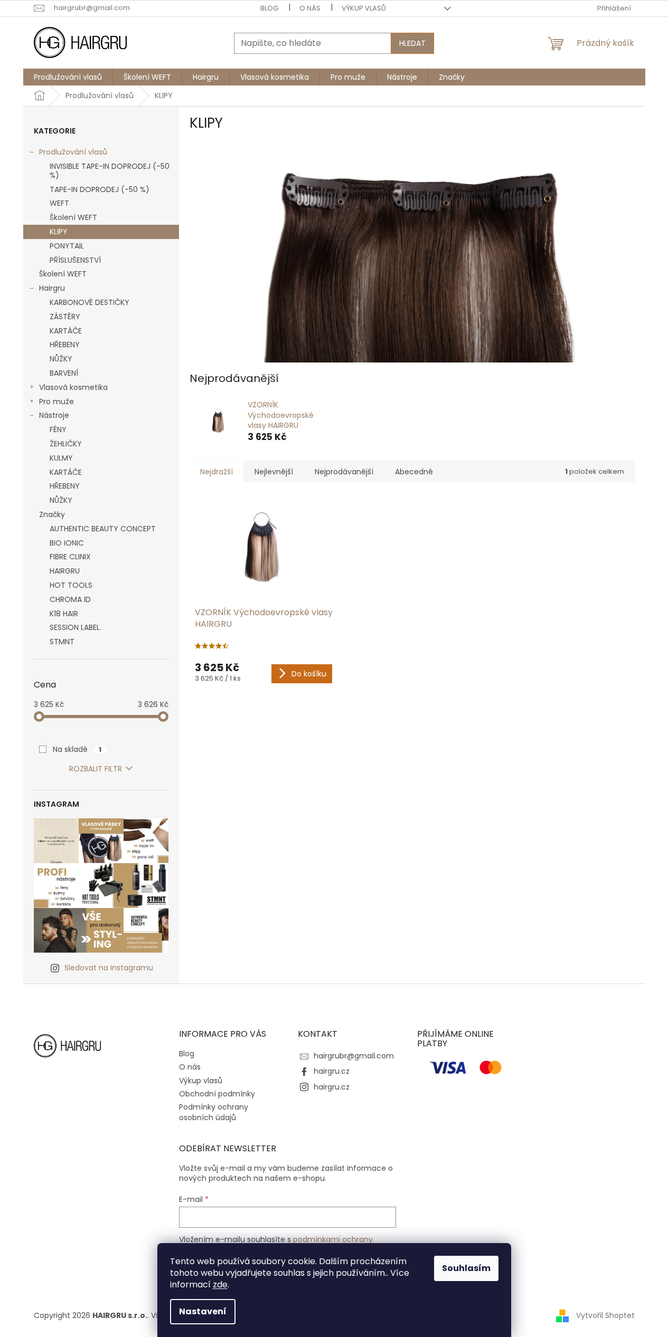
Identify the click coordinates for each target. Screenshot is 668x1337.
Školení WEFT (73, 217)
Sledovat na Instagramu (108, 967)
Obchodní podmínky (217, 1093)
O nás (310, 8)
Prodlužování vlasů (73, 152)
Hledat (412, 43)
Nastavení (203, 1311)
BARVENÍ (64, 373)
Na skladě (77, 749)
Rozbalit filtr (95, 768)
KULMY (61, 458)
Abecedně (414, 471)
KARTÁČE (66, 331)
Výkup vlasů (364, 8)
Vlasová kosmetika (73, 387)
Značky (52, 514)
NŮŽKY (61, 359)
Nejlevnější (274, 471)
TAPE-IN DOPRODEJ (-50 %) (99, 189)
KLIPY (59, 231)
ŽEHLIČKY (66, 443)
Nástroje (54, 415)
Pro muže (56, 401)
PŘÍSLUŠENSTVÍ (75, 260)
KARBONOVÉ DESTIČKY (89, 302)
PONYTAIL (67, 246)
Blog (269, 8)
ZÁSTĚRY (65, 316)
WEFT (59, 203)
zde (220, 1284)
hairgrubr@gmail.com (354, 1055)
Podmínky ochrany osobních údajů (213, 1112)
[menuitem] (67, 77)
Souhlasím (466, 1268)
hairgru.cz (332, 1071)
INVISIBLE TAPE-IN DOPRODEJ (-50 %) (110, 170)
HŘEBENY (65, 344)
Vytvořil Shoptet (605, 1315)
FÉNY (58, 429)
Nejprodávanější (344, 471)
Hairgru (52, 288)
